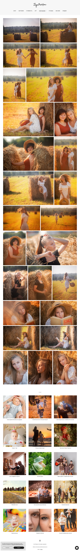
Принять (18, 547)
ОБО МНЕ (58, 10)
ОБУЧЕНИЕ (21, 10)
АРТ (36, 10)
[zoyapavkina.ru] (40, 5)
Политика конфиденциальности (41, 546)
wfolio (41, 549)
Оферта (34, 546)
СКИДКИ (64, 10)
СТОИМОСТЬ (29, 10)
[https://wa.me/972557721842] (40, 541)
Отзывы (51, 10)
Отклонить (7, 547)
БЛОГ (15, 10)
